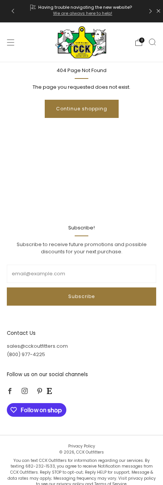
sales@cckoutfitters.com (37, 346)
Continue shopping (81, 108)
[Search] (152, 42)
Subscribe (81, 296)
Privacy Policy (81, 446)
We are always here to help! (82, 13)
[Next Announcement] (150, 11)
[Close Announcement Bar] (158, 11)
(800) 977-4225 (26, 354)
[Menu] (10, 42)
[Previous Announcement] (12, 11)
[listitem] (81, 11)
